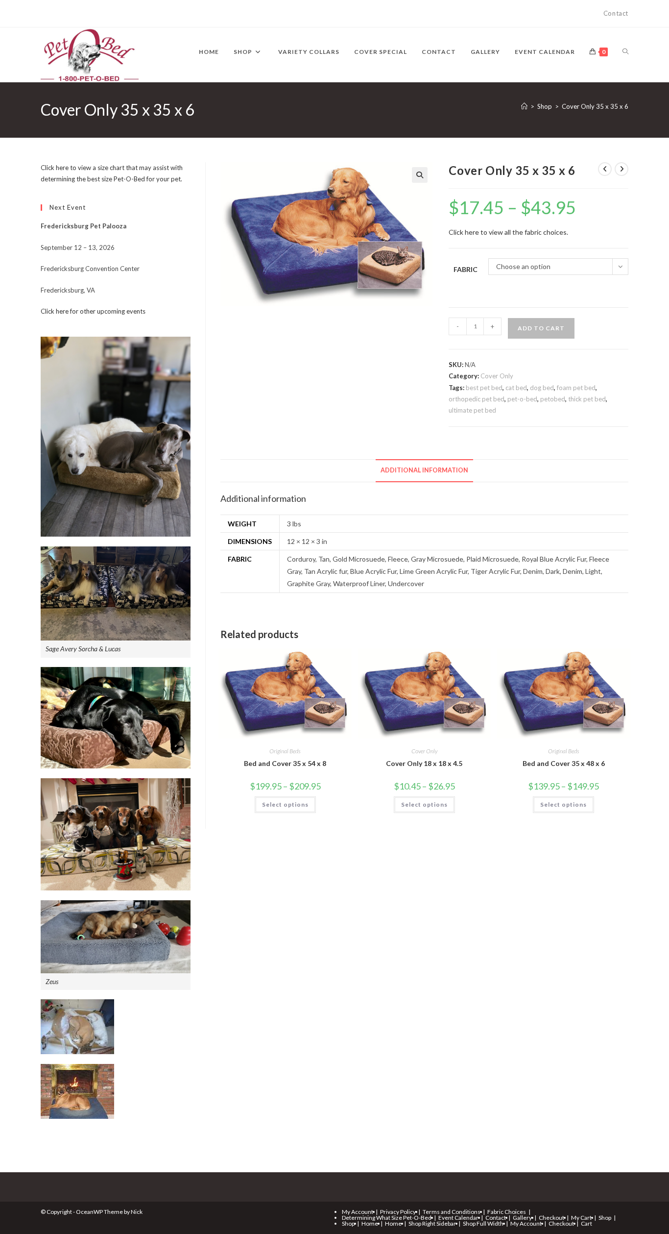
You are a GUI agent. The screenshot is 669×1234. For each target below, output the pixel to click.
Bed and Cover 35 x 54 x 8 (285, 763)
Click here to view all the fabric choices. (508, 232)
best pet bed (484, 388)
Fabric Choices (506, 1211)
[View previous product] (605, 169)
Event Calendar (458, 1217)
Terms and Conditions (451, 1211)
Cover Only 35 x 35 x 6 (595, 106)
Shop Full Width (483, 1223)
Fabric (466, 269)
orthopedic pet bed (476, 399)
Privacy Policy (398, 1211)
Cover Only (496, 376)
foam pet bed (576, 388)
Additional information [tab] (424, 470)
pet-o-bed (522, 399)
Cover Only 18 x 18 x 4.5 (424, 763)
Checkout (551, 1217)
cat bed (516, 388)
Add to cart (541, 328)
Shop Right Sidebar (432, 1223)
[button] (420, 175)
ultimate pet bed (472, 410)
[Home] (524, 106)
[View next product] (621, 169)
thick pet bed (587, 399)
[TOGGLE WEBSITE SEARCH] (625, 51)
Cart (586, 1223)
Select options (285, 804)
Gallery (522, 1217)
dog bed (542, 388)
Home (369, 1223)
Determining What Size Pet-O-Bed (386, 1217)
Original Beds (285, 751)
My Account (357, 1211)
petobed (552, 399)
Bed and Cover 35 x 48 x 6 (564, 763)
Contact (615, 13)
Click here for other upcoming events (93, 311)
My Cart (581, 1217)
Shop (604, 1217)
